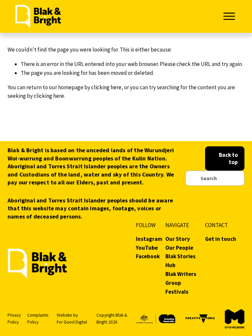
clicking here (106, 87)
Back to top (228, 158)
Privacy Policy (14, 318)
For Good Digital (72, 322)
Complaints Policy (37, 318)
